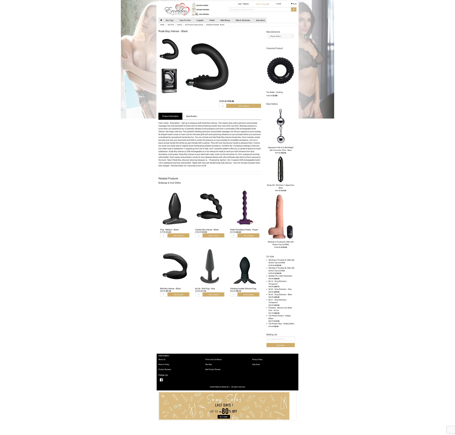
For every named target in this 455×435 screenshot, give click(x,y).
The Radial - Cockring (274, 92)
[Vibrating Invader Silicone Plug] (244, 266)
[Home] (161, 20)
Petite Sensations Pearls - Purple (244, 229)
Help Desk (256, 364)
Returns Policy (163, 364)
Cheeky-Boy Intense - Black (206, 229)
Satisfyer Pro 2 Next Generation (280, 276)
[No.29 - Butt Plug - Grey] (210, 266)
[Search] (294, 9)
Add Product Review (212, 369)
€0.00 (294, 4)
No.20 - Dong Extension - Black (280, 294)
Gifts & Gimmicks (243, 20)
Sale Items (260, 20)
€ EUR (278, 4)
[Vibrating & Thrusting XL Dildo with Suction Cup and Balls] (280, 216)
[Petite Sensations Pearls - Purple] (244, 207)
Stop (227, 422)
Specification (191, 116)
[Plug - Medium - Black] (174, 207)
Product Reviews (164, 369)
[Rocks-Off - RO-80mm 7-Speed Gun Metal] (280, 169)
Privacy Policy (257, 359)
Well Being (225, 20)
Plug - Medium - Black (169, 229)
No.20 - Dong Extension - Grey (280, 289)
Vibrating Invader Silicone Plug (243, 288)
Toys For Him (185, 20)
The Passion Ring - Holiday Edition (281, 323)
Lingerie (200, 20)
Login (240, 4)
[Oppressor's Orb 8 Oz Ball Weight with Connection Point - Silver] (280, 126)
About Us (161, 359)
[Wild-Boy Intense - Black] (174, 266)
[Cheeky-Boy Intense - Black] (210, 207)
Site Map (208, 364)
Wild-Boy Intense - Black (170, 288)
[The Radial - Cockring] (280, 70)
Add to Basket (244, 106)
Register (246, 4)
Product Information (170, 116)
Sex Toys (169, 20)
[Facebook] (161, 380)
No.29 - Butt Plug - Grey (205, 288)
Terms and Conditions (213, 359)
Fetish (212, 20)
